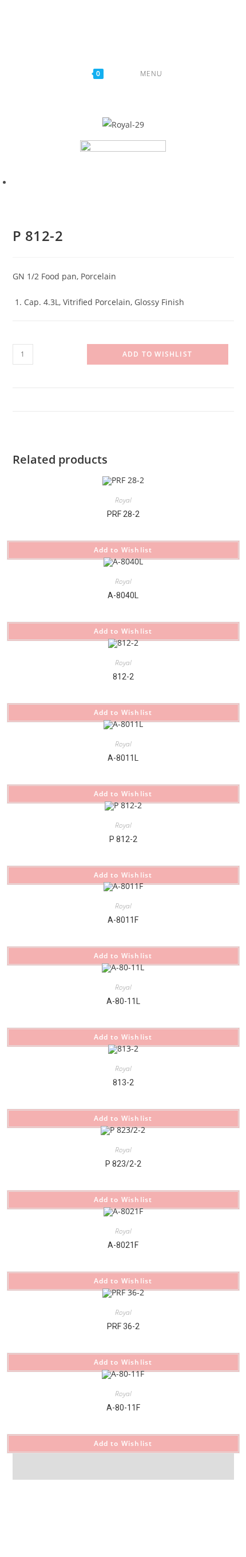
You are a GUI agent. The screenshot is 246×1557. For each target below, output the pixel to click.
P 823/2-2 (123, 1163)
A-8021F (123, 1245)
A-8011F (123, 919)
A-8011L (123, 757)
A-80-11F (123, 1407)
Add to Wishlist (157, 354)
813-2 (123, 1082)
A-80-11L (123, 1001)
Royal (123, 500)
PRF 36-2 (123, 1326)
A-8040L (123, 595)
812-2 (123, 676)
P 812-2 (123, 839)
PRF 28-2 (123, 514)
